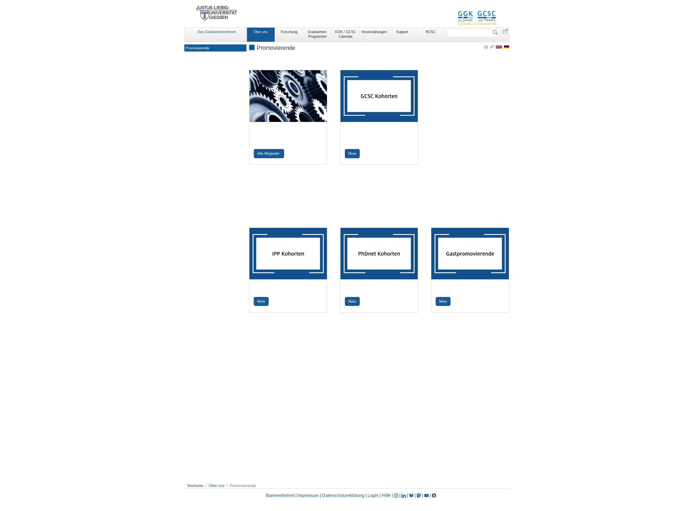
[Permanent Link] (492, 46)
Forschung (289, 32)
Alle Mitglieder (269, 153)
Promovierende (197, 48)
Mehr (261, 301)
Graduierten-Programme (317, 34)
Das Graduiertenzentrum (217, 32)
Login (374, 495)
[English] (499, 47)
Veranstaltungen (374, 32)
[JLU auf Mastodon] (419, 495)
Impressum (308, 495)
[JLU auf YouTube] (426, 495)
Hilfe (386, 495)
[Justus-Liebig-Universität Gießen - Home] (217, 13)
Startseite (195, 485)
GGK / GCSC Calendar (345, 34)
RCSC (430, 32)
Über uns (261, 32)
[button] (505, 31)
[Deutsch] (506, 47)
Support (402, 32)
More (352, 153)
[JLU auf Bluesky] (412, 495)
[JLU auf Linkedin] (404, 495)
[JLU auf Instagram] (396, 495)
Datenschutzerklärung (343, 495)
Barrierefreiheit (280, 495)
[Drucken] (486, 46)
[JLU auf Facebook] (434, 495)
